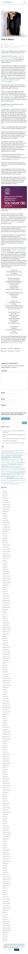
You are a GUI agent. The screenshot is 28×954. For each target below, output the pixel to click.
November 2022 (6, 578)
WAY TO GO (16, 482)
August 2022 (6, 585)
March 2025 (5, 520)
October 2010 (6, 881)
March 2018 (5, 698)
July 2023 (5, 560)
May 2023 (5, 565)
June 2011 (5, 865)
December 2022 (6, 576)
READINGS (23, 474)
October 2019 (6, 656)
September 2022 (7, 582)
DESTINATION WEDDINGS (13, 454)
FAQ (21, 459)
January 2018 (6, 703)
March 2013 (5, 825)
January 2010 (6, 901)
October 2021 (6, 605)
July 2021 (5, 611)
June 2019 (5, 665)
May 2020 (5, 640)
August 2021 (6, 609)
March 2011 (5, 872)
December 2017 (6, 705)
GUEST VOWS (14, 462)
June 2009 (5, 914)
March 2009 (5, 919)
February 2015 (6, 778)
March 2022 (5, 594)
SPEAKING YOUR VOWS (17, 480)
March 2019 (5, 671)
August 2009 (6, 910)
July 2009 (5, 912)
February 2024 (6, 544)
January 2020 (6, 649)
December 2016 (6, 732)
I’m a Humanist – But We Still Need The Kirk (13, 443)
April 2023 (5, 567)
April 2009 (5, 917)
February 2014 (6, 803)
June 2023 (5, 562)
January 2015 (6, 781)
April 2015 (5, 774)
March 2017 (5, 725)
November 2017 (6, 707)
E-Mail (18, 351)
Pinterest (4, 351)
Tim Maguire (7, 2)
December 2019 (6, 651)
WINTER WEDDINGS (14, 484)
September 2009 (7, 908)
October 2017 (6, 709)
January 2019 (6, 676)
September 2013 (7, 812)
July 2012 (5, 841)
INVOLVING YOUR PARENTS (12, 469)
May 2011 (5, 868)
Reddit (18, 348)
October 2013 (6, 810)
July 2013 (5, 816)
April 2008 (5, 941)
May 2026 (5, 495)
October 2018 (6, 683)
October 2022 (6, 580)
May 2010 (5, 892)
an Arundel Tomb (13, 222)
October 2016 (6, 736)
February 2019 (6, 674)
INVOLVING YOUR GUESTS (10, 468)
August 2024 (6, 531)
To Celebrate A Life (7, 46)
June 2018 (5, 692)
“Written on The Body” (7, 106)
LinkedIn (12, 351)
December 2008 (6, 925)
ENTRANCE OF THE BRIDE (14, 459)
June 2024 (5, 536)
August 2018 (6, 687)
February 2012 (6, 850)
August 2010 (6, 885)
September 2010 (7, 883)
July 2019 (5, 663)
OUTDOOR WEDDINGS (17, 473)
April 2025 (5, 518)
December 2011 (6, 854)
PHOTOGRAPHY (6, 475)
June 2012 (5, 843)
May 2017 (5, 721)
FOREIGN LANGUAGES (15, 460)
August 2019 (6, 660)
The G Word (7, 39)
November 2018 (6, 680)
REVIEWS (10, 478)
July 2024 (5, 533)
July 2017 (5, 716)
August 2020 (6, 634)
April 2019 (5, 669)
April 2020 (5, 643)
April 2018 (5, 696)
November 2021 (6, 602)
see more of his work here (15, 342)
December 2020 (6, 627)
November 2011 (6, 856)
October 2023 (6, 553)
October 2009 (6, 905)
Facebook (4, 348)
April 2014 (5, 798)
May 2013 (5, 821)
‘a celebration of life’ (9, 96)
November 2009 (6, 903)
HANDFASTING (21, 462)
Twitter (12, 348)
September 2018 (7, 685)
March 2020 (5, 645)
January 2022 (6, 598)
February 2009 (6, 921)
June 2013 (5, 819)
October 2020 (6, 631)
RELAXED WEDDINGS (8, 477)
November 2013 (6, 807)
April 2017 (5, 723)
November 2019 (6, 654)
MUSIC (7, 473)
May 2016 (5, 747)
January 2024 (6, 547)
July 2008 (5, 934)
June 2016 (5, 745)
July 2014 (5, 794)
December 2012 (6, 832)
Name (3, 393)
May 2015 (5, 772)
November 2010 (6, 879)
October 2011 (6, 859)
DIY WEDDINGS (24, 453)
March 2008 (5, 943)
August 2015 (6, 765)
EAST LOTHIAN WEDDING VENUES (12, 455)
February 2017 (6, 727)
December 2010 (6, 876)
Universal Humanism (19, 46)
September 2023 (7, 556)
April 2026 (5, 498)
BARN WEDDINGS (4, 450)
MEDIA (11, 471)
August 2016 (6, 741)
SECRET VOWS (19, 478)
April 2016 (5, 749)
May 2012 (5, 845)
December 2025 (6, 504)
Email (3, 399)
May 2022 (5, 589)
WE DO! (20, 482)
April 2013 (5, 823)
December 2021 (6, 600)
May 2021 (5, 616)
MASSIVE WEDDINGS (5, 471)
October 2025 (6, 509)
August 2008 (6, 932)
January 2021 (6, 625)
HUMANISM (12, 464)
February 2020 (6, 647)
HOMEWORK (4, 464)
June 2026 (5, 493)
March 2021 (5, 620)
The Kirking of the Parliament (10, 440)
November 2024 (6, 529)
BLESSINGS (10, 450)
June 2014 (5, 796)
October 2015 (6, 761)
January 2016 (6, 756)
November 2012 (6, 834)
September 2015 (7, 763)
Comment (4, 371)
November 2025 (6, 507)
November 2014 (6, 785)
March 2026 (5, 500)
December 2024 (6, 527)
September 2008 (7, 930)
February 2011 (6, 874)
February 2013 (6, 827)
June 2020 (5, 638)
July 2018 (5, 689)
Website (3, 405)
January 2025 (6, 524)
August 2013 (6, 814)
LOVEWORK (21, 469)
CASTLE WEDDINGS (7, 452)
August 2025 (6, 511)
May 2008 (5, 939)
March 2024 (5, 542)
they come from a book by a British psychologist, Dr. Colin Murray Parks (12, 57)
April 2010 (5, 894)
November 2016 (6, 734)
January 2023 (6, 573)
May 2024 (5, 538)
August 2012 (6, 839)
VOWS (11, 482)
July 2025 (5, 513)
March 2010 (5, 897)
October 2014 (6, 787)
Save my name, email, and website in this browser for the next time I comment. (13, 413)
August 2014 (6, 792)
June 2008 (5, 937)
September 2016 (7, 738)
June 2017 (5, 718)
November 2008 (6, 928)
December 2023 (6, 549)
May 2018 (5, 694)
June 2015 (5, 770)
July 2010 (5, 888)
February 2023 (6, 571)
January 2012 (6, 852)
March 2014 (5, 801)
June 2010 (5, 890)
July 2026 (5, 491)
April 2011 (5, 870)
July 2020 (5, 636)
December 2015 (6, 758)
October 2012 (6, 836)
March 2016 (5, 752)
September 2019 (7, 658)
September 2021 (7, 607)
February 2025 (6, 522)
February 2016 (6, 754)
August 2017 (6, 714)
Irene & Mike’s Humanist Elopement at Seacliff (14, 438)
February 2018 (6, 700)
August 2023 (6, 558)
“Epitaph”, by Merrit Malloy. (18, 249)
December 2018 (6, 678)
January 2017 (6, 729)
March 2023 (5, 569)
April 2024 (5, 540)
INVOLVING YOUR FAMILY (15, 466)
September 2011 (7, 861)
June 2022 (5, 587)
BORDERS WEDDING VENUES (18, 450)
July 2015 (5, 767)
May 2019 (5, 667)
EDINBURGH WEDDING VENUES (11, 458)
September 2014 (7, 790)
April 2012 (5, 847)
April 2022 (5, 591)
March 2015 (5, 776)
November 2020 (6, 629)
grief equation (15, 159)
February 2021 (6, 622)
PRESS (18, 475)
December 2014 (6, 783)
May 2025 (5, 516)
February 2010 (6, 899)
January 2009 (6, 923)
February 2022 (6, 596)
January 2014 (6, 805)
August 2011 (6, 863)
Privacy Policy (14, 951)
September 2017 (7, 712)
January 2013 (6, 830)
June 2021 (5, 614)
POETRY (14, 475)
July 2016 (5, 743)
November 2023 (6, 551)
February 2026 (6, 502)
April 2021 (5, 618)
